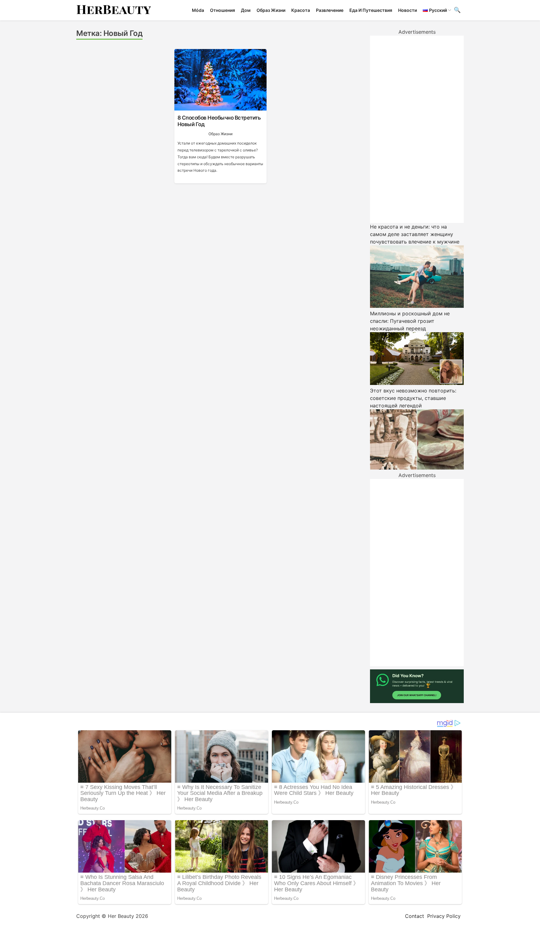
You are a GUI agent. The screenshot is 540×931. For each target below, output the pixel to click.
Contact (414, 916)
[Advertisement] (417, 129)
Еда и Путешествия (370, 10)
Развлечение (329, 10)
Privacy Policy (444, 916)
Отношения (222, 10)
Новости (407, 10)
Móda (198, 10)
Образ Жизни (271, 10)
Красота (300, 10)
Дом (246, 10)
